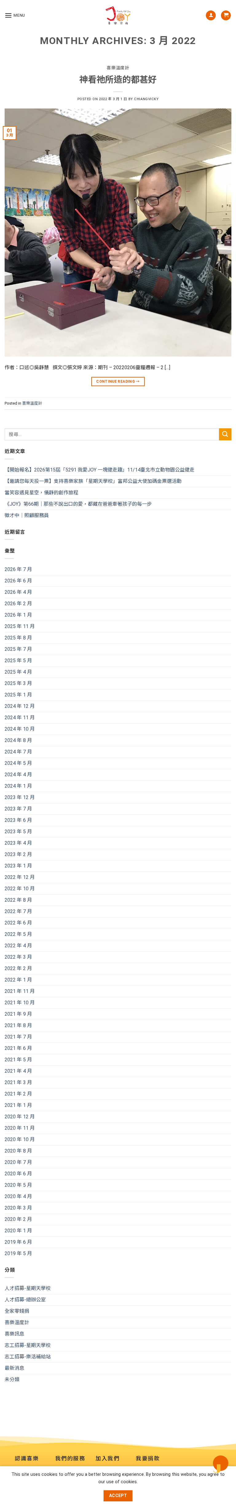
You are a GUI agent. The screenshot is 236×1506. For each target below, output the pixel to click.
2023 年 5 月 (18, 832)
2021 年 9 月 (18, 1014)
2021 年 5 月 (18, 1060)
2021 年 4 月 (18, 1071)
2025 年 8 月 (18, 638)
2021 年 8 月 (18, 1025)
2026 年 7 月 (18, 569)
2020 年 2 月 (18, 1219)
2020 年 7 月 (18, 1162)
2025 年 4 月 (18, 672)
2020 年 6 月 (18, 1174)
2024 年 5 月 (18, 763)
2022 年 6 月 (18, 923)
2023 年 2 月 (18, 854)
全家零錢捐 (17, 1311)
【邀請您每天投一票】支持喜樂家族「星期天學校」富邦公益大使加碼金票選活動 (93, 481)
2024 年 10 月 (20, 729)
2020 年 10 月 (20, 1139)
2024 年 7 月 (18, 752)
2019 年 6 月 (18, 1242)
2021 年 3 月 (18, 1082)
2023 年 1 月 (18, 866)
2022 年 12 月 (20, 877)
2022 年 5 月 (18, 934)
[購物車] (226, 15)
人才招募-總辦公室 (25, 1300)
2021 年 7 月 (18, 1037)
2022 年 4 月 (18, 946)
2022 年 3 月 (18, 957)
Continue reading (118, 381)
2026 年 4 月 (18, 592)
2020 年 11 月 (20, 1128)
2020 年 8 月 (18, 1151)
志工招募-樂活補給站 (28, 1357)
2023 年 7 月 (18, 809)
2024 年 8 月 (18, 740)
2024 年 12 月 (20, 706)
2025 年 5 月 (18, 660)
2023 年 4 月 (18, 843)
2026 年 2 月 (18, 603)
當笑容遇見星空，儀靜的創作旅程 (41, 493)
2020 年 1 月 (18, 1231)
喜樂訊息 (14, 1334)
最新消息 (14, 1368)
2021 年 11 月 (20, 991)
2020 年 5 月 (18, 1185)
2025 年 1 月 (18, 695)
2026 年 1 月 (18, 615)
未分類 (12, 1380)
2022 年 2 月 (18, 968)
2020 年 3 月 (18, 1208)
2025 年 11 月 (20, 626)
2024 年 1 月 (18, 786)
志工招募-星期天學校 (28, 1346)
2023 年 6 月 (18, 820)
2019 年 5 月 (18, 1253)
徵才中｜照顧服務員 (27, 515)
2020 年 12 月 (20, 1117)
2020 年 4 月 (18, 1196)
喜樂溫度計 (32, 403)
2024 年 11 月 (20, 717)
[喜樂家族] (118, 15)
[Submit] (225, 434)
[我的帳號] (211, 15)
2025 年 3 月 (18, 683)
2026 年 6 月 (18, 581)
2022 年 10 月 (20, 889)
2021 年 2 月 (18, 1094)
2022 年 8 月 (18, 900)
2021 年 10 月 (20, 1003)
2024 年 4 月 (18, 774)
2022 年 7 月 (18, 911)
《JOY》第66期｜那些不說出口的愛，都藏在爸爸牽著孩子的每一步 (78, 504)
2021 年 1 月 (18, 1105)
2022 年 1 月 (18, 980)
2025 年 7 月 (18, 649)
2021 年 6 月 (18, 1048)
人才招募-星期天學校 (28, 1289)
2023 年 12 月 (20, 797)
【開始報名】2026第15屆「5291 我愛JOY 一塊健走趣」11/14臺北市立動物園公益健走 (100, 470)
